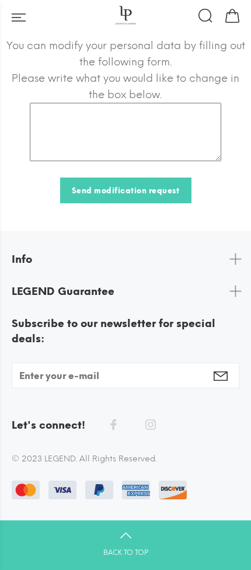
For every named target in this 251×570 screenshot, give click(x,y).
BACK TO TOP (125, 552)
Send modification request (126, 190)
